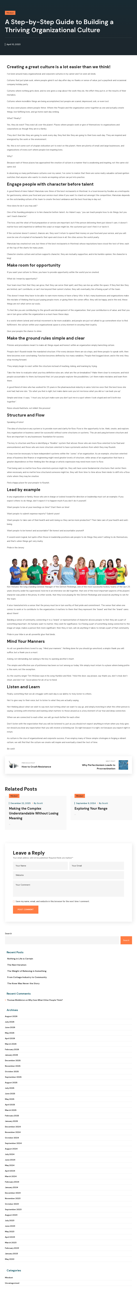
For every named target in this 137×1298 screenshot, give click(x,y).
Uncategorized (12, 1283)
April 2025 (10, 1104)
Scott (40, 803)
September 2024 (13, 1143)
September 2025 (13, 1077)
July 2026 (9, 1022)
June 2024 (10, 1160)
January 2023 (11, 1253)
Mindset (10, 13)
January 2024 (11, 1187)
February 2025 (12, 1115)
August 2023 (11, 1215)
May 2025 (9, 1099)
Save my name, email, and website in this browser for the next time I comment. (53, 901)
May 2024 (9, 1165)
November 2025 (12, 1066)
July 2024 (9, 1154)
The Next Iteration (16, 964)
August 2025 (11, 1082)
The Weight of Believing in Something (26, 971)
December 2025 (13, 1060)
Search (8, 933)
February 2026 (12, 1049)
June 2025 (10, 1093)
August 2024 (11, 1149)
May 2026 (9, 1033)
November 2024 (13, 1132)
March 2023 (10, 1242)
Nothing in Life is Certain (20, 958)
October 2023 (12, 1204)
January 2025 (11, 1121)
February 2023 (12, 1248)
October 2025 (12, 1071)
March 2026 (10, 1044)
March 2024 (11, 1176)
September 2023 (13, 1209)
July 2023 (9, 1220)
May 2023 (9, 1231)
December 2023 (13, 1193)
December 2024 (13, 1126)
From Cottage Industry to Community (27, 977)
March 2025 (10, 1110)
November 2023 (12, 1198)
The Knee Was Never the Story (23, 983)
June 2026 (10, 1027)
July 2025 (9, 1088)
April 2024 (10, 1171)
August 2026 (11, 1016)
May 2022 (9, 1259)
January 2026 (11, 1055)
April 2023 (10, 1237)
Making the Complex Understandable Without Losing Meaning (33, 813)
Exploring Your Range (91, 808)
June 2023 (10, 1226)
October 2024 (12, 1138)
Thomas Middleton (16, 1000)
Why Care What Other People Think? (45, 1000)
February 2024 (12, 1182)
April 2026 (10, 1038)
